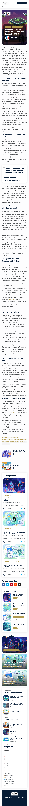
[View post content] (6, 453)
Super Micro (6, 443)
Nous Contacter (21, 3)
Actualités (8, 26)
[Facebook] (13, 803)
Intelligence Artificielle (11, 497)
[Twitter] (10, 803)
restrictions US (15, 441)
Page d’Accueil (7, 797)
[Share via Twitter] (21, 508)
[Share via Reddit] (15, 584)
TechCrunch (12, 299)
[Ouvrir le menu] (26, 7)
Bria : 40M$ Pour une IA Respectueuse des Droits (19, 451)
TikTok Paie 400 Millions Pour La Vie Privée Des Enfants (14, 532)
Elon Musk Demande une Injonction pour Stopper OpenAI (16, 724)
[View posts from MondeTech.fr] (7, 38)
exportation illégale (8, 439)
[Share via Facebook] (19, 508)
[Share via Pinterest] (11, 584)
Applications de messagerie (13, 561)
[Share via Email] (24, 508)
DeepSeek (5, 437)
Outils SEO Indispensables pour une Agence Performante (16, 697)
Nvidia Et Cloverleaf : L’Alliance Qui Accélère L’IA (18, 624)
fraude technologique (20, 439)
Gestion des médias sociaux (12, 530)
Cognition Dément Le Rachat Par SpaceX (18, 595)
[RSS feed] (19, 803)
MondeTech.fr (14, 37)
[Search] (3, 7)
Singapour (23, 441)
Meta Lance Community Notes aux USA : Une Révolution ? (18, 464)
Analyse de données (17, 26)
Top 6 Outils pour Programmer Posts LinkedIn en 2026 (17, 738)
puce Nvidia (6, 441)
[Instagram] (16, 803)
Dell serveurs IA (14, 437)
